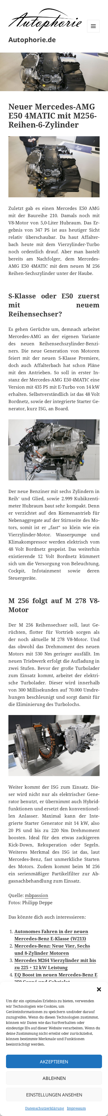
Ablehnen (54, 1078)
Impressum (76, 1108)
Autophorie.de (32, 39)
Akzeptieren (54, 1062)
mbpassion (36, 895)
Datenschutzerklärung (44, 1108)
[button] (99, 989)
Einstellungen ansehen (54, 1095)
